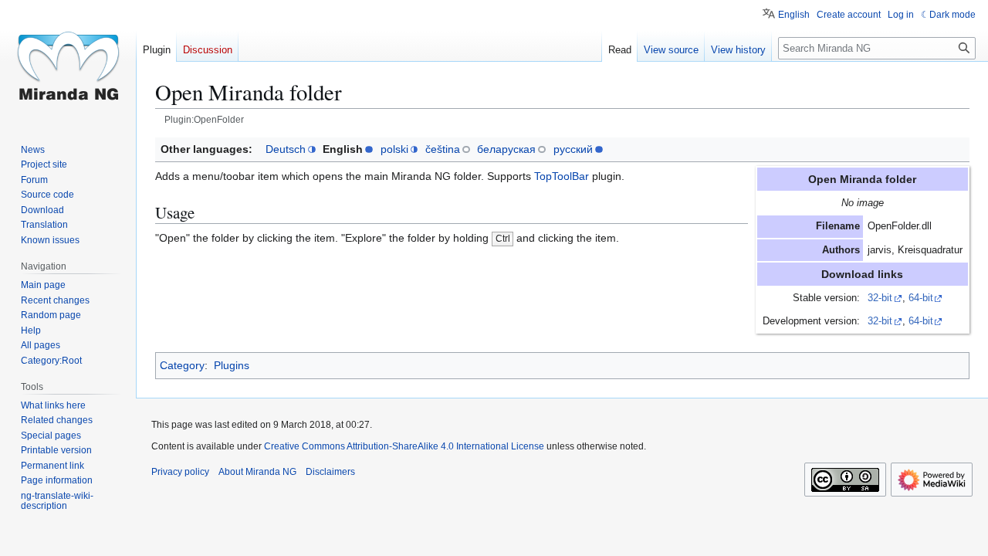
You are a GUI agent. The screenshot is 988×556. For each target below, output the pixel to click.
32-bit (880, 298)
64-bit (920, 298)
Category (182, 365)
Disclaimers (330, 471)
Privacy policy (180, 471)
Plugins (231, 365)
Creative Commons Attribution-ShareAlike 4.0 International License (404, 446)
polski (394, 149)
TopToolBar (561, 176)
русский (573, 149)
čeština (442, 149)
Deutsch (286, 149)
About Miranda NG (257, 471)
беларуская (506, 149)
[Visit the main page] (68, 62)
